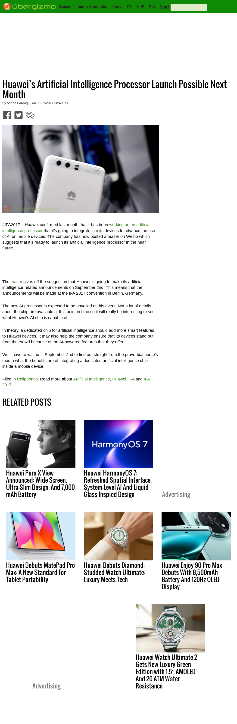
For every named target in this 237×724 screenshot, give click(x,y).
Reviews (65, 6)
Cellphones (27, 379)
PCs (129, 6)
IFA (131, 379)
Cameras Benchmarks (91, 6)
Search (165, 7)
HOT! (140, 6)
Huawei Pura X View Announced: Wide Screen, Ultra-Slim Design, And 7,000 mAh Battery (40, 483)
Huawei (119, 379)
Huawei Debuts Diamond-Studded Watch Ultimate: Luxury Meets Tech (114, 572)
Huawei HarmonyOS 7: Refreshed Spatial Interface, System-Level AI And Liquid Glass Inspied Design (118, 483)
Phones (117, 6)
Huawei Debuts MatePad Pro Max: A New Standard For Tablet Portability (40, 572)
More (152, 6)
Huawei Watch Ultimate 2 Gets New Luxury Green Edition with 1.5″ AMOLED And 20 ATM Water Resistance (166, 671)
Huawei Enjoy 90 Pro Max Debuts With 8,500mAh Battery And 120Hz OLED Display (192, 575)
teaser (16, 281)
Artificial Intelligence (91, 379)
